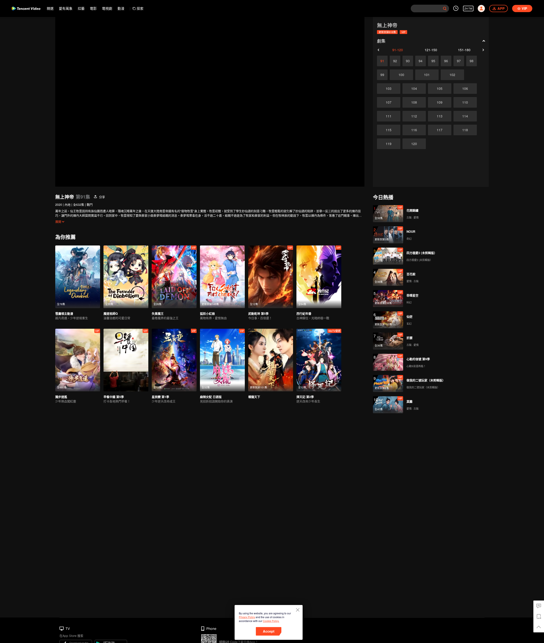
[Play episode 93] (407, 61)
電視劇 (107, 8)
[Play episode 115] (388, 130)
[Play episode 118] (465, 130)
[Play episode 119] (388, 143)
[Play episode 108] (414, 102)
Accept (268, 631)
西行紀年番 (303, 313)
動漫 (121, 8)
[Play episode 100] (401, 74)
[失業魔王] (174, 276)
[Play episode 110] (465, 102)
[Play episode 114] (465, 116)
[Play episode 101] (427, 74)
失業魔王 (158, 313)
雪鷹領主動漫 (64, 313)
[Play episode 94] (420, 61)
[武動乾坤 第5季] (270, 276)
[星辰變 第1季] (174, 360)
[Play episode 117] (439, 130)
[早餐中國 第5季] (125, 360)
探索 (140, 8)
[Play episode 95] (433, 61)
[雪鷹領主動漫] (77, 276)
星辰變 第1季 (160, 397)
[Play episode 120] (414, 143)
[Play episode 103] (388, 88)
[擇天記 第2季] (318, 360)
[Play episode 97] (458, 61)
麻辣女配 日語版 (211, 397)
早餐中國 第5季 (113, 397)
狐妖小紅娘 (207, 313)
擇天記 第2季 (305, 397)
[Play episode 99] (382, 74)
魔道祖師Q (110, 313)
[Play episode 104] (414, 88)
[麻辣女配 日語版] (222, 360)
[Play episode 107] (388, 102)
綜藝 (81, 8)
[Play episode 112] (414, 116)
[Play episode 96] (446, 61)
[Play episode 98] (471, 61)
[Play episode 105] (439, 88)
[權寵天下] (270, 360)
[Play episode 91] (382, 61)
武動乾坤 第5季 (258, 313)
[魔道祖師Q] (125, 276)
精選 (50, 8)
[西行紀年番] (318, 276)
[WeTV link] (26, 8)
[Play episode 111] (388, 116)
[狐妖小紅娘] (222, 276)
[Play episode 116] (414, 130)
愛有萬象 (65, 8)
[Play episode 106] (465, 88)
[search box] (444, 8)
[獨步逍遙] (77, 360)
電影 (93, 8)
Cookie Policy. (271, 621)
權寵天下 (254, 397)
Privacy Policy (247, 617)
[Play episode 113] (439, 116)
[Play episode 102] (452, 74)
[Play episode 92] (395, 61)
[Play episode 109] (439, 102)
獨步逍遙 (61, 397)
